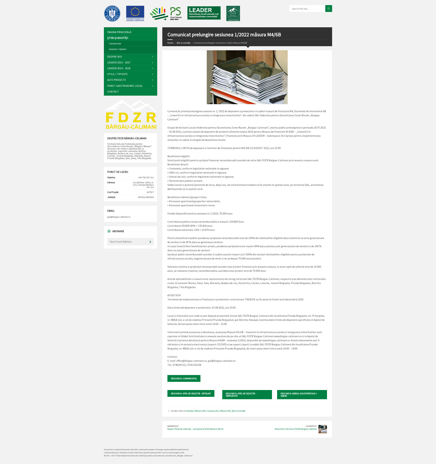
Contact (113, 91)
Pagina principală (119, 32)
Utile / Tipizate (117, 74)
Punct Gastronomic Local (125, 85)
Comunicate (213, 410)
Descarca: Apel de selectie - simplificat (241, 394)
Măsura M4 (225, 410)
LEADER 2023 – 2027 (118, 62)
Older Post (311, 426)
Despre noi (114, 56)
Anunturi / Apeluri (117, 49)
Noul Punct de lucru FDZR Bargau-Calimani (296, 428)
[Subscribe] (150, 241)
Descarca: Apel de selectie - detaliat (191, 393)
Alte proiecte (116, 79)
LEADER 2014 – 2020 (118, 68)
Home (170, 42)
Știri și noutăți (183, 42)
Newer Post (173, 426)
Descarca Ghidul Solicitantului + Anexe (299, 394)
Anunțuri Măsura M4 (195, 410)
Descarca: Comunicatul (184, 378)
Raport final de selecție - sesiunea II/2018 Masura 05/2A (195, 428)
